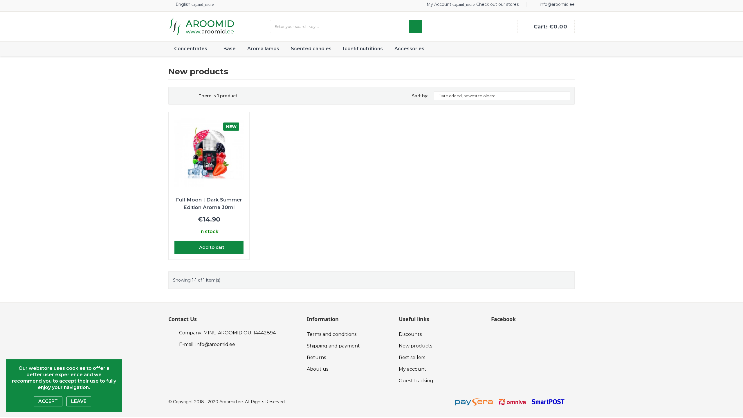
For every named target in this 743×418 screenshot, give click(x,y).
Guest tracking (416, 380)
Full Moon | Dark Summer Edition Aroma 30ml (209, 203)
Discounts (410, 334)
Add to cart (211, 247)
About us (317, 369)
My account (412, 369)
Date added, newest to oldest (501, 96)
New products (415, 346)
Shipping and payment (333, 346)
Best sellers (412, 357)
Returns (316, 357)
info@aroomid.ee (557, 4)
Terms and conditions (331, 334)
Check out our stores (497, 4)
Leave (78, 401)
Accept (48, 401)
